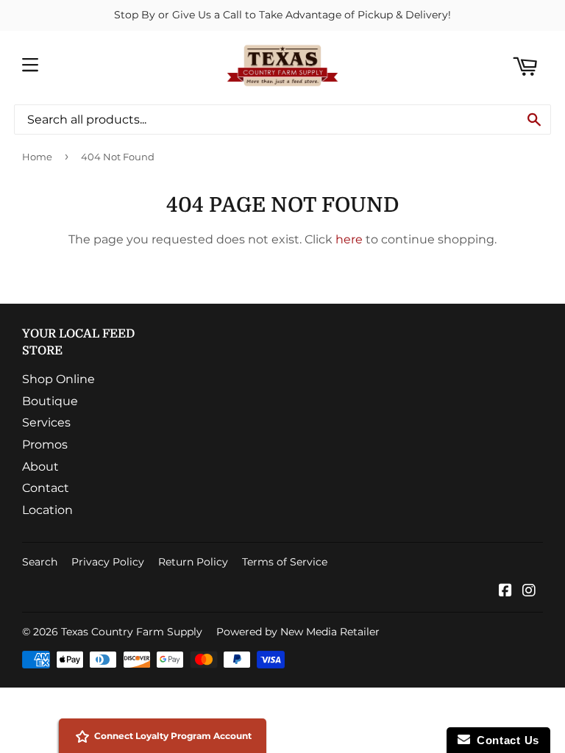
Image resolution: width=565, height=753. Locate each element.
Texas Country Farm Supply (131, 632)
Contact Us (504, 740)
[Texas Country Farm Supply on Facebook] (505, 592)
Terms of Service (284, 562)
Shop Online (58, 379)
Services (46, 422)
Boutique (50, 401)
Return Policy (193, 562)
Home (37, 157)
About (40, 467)
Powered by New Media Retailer (298, 632)
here (349, 239)
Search (39, 562)
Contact (45, 488)
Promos (45, 445)
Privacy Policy (107, 562)
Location (47, 510)
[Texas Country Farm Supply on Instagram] (529, 592)
